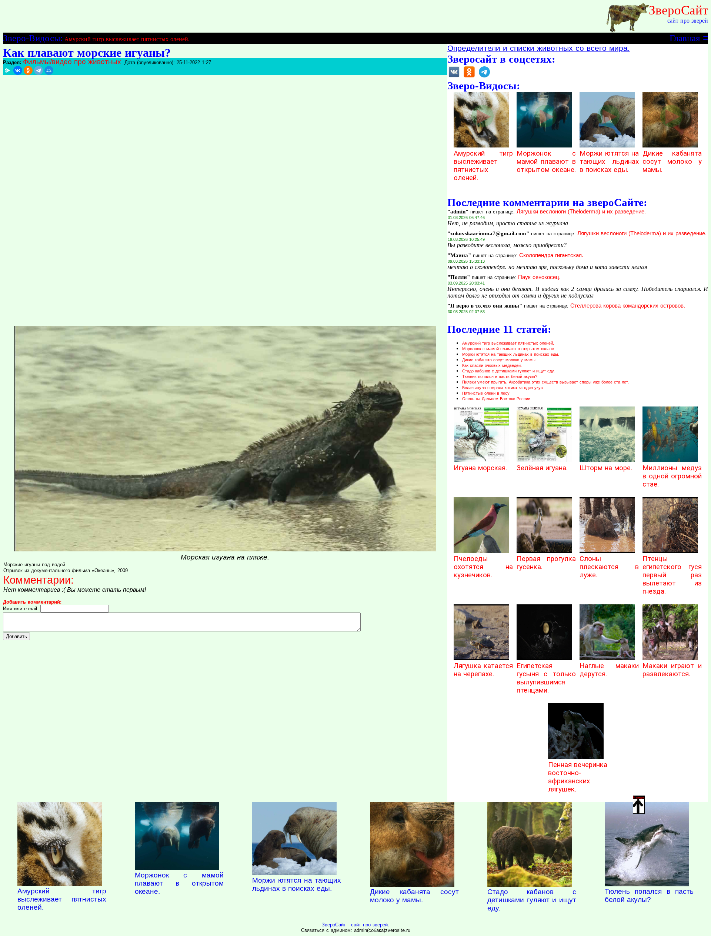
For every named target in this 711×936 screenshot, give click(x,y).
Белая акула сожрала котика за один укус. (503, 387)
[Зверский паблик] (469, 77)
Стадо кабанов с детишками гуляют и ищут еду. (508, 371)
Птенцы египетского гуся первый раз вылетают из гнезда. (672, 575)
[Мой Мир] (48, 70)
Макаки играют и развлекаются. (672, 670)
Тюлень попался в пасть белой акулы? (499, 376)
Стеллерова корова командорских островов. (627, 306)
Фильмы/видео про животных (72, 62)
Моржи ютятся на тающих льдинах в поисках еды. (609, 161)
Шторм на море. (606, 468)
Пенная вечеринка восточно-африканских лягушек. (577, 777)
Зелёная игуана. (542, 468)
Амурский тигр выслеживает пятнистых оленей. (127, 39)
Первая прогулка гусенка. (546, 563)
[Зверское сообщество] (454, 77)
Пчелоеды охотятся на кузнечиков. (483, 567)
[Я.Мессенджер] (7, 70)
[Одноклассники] (28, 70)
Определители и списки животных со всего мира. (538, 48)
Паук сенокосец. (539, 277)
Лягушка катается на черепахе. (483, 670)
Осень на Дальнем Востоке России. (496, 398)
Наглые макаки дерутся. (609, 670)
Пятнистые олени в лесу (486, 393)
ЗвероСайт (678, 10)
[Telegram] (38, 70)
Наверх (639, 797)
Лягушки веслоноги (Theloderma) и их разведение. (581, 212)
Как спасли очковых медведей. (492, 365)
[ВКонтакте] (17, 70)
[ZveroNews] (484, 77)
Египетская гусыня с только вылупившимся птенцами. (546, 678)
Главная (685, 38)
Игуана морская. (480, 468)
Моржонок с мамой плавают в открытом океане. (546, 161)
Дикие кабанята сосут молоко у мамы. (672, 161)
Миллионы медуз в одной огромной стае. (672, 476)
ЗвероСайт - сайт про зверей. (355, 924)
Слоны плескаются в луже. (609, 567)
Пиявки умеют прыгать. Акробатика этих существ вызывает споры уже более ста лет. (545, 382)
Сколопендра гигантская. (551, 255)
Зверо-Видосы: (33, 38)
